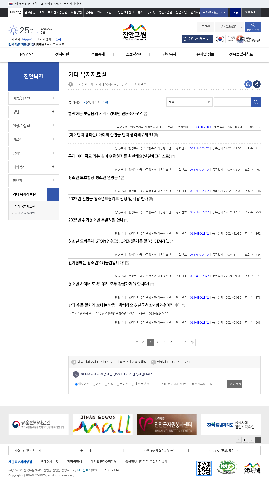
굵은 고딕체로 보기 (200, 39)
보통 (111, 384)
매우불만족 (142, 384)
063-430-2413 (181, 362)
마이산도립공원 (57, 12)
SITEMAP (251, 12)
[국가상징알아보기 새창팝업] (225, 39)
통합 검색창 (253, 29)
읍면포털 (181, 12)
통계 (140, 12)
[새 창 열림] (26, 44)
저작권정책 (74, 462)
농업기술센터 (126, 12)
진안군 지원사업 (25, 213)
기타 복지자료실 (24, 194)
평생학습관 (165, 12)
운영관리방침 (146, 462)
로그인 (205, 27)
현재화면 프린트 (248, 84)
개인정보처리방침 (20, 462)
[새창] (204, 468)
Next (251, 440)
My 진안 (26, 54)
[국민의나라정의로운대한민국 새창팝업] (248, 39)
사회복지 (19, 167)
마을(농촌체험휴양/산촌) (159, 451)
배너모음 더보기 (258, 440)
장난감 (17, 181)
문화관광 (30, 12)
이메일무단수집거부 (103, 462)
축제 (42, 12)
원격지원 (195, 12)
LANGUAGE (228, 27)
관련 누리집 (86, 451)
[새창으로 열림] (38, 424)
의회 (100, 12)
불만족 (124, 384)
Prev (239, 440)
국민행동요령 (55, 44)
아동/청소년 (21, 98)
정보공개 (97, 54)
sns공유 (257, 84)
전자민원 (62, 54)
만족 (99, 384)
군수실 (89, 12)
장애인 (17, 153)
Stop (245, 440)
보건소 (110, 12)
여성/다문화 (21, 126)
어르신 (17, 139)
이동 (236, 13)
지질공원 (76, 12)
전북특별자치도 (241, 54)
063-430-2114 (108, 470)
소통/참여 (133, 54)
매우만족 (84, 384)
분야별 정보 (205, 54)
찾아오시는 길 (49, 462)
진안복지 (169, 54)
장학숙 (151, 12)
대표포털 (15, 12)
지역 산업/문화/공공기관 (224, 451)
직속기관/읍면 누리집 (28, 451)
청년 (16, 112)
